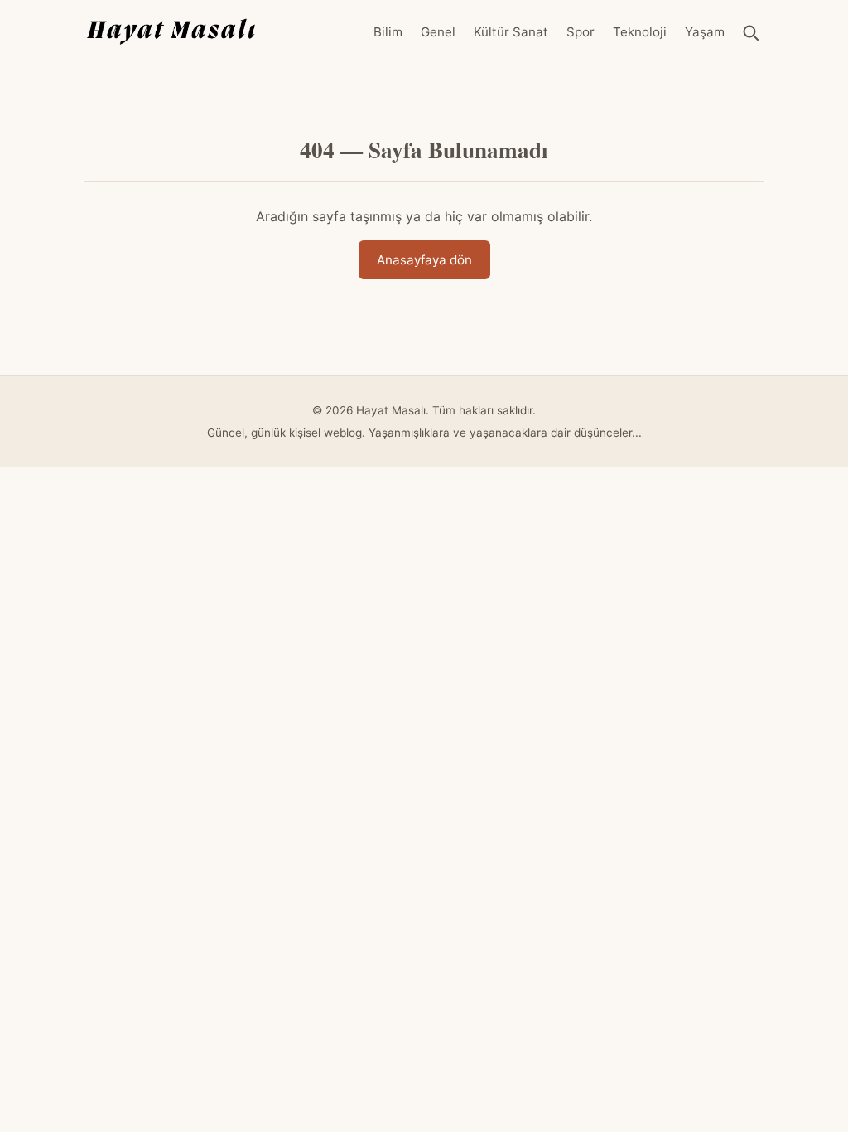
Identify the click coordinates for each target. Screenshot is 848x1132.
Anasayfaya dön (424, 260)
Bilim (387, 32)
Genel (438, 32)
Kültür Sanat (511, 32)
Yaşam (705, 32)
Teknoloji (640, 32)
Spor (580, 32)
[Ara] (751, 33)
